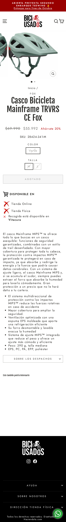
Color (33, 144)
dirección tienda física (32, 507)
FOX (33, 93)
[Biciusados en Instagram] (28, 467)
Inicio (31, 88)
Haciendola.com (33, 519)
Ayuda (32, 485)
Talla (33, 160)
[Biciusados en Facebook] (35, 467)
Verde (33, 150)
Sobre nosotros (32, 496)
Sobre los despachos (33, 359)
